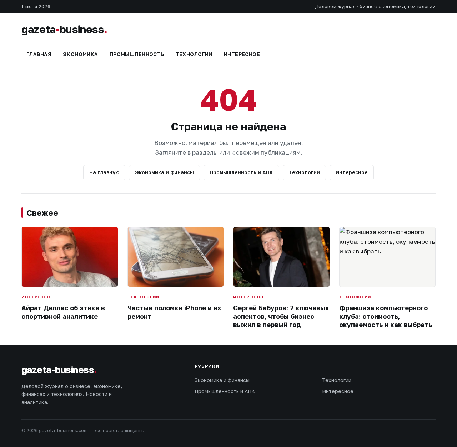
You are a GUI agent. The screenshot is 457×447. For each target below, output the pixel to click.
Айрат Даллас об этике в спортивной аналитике (63, 312)
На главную (104, 172)
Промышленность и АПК (241, 172)
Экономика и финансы (164, 172)
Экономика (80, 54)
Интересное (242, 54)
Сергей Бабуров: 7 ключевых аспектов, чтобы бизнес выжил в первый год (281, 316)
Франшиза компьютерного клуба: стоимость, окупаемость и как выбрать (385, 316)
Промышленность (137, 54)
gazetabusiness (64, 29)
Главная (38, 54)
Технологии (194, 54)
